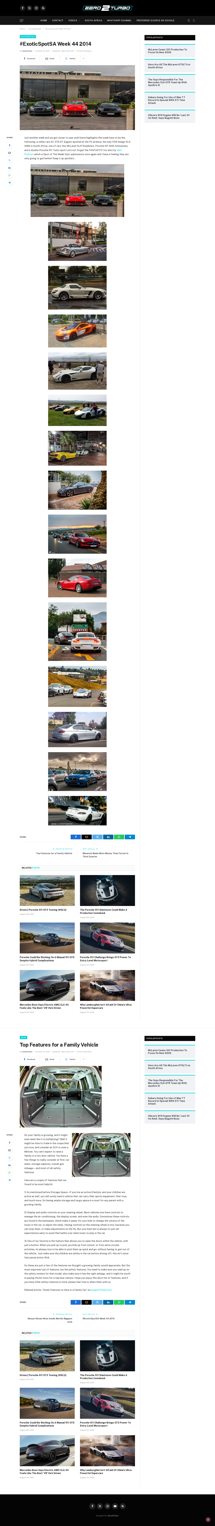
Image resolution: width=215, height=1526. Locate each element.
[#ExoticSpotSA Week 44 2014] (77, 129)
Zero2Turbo (27, 51)
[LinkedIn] (9, 168)
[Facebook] (9, 145)
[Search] (189, 20)
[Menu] (22, 20)
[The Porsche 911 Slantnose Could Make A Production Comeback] (107, 890)
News (23, 1037)
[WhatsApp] (9, 175)
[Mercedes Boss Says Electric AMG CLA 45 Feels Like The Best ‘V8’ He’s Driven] (47, 985)
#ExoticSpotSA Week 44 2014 (99, 1318)
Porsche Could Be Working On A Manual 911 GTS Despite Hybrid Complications (47, 959)
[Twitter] (9, 160)
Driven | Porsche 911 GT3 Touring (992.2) (43, 909)
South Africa (93, 20)
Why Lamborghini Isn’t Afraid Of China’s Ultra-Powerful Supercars (106, 1006)
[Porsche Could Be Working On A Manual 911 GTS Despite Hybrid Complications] (47, 938)
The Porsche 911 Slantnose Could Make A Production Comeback (103, 911)
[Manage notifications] (208, 1519)
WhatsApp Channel (119, 20)
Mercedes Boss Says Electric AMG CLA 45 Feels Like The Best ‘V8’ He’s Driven (44, 1006)
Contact (57, 20)
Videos (72, 20)
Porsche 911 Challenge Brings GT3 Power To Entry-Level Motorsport (105, 959)
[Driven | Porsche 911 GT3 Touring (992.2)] (47, 890)
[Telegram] (9, 183)
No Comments (85, 51)
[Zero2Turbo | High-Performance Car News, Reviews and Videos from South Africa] (107, 8)
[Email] (9, 153)
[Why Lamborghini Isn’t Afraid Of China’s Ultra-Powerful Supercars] (107, 985)
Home (44, 20)
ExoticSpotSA (28, 36)
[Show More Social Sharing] (83, 59)
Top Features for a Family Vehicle (54, 853)
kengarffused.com (101, 1289)
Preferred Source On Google (155, 20)
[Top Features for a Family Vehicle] (61, 1127)
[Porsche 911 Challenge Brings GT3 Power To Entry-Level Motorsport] (107, 938)
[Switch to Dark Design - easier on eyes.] (193, 20)
